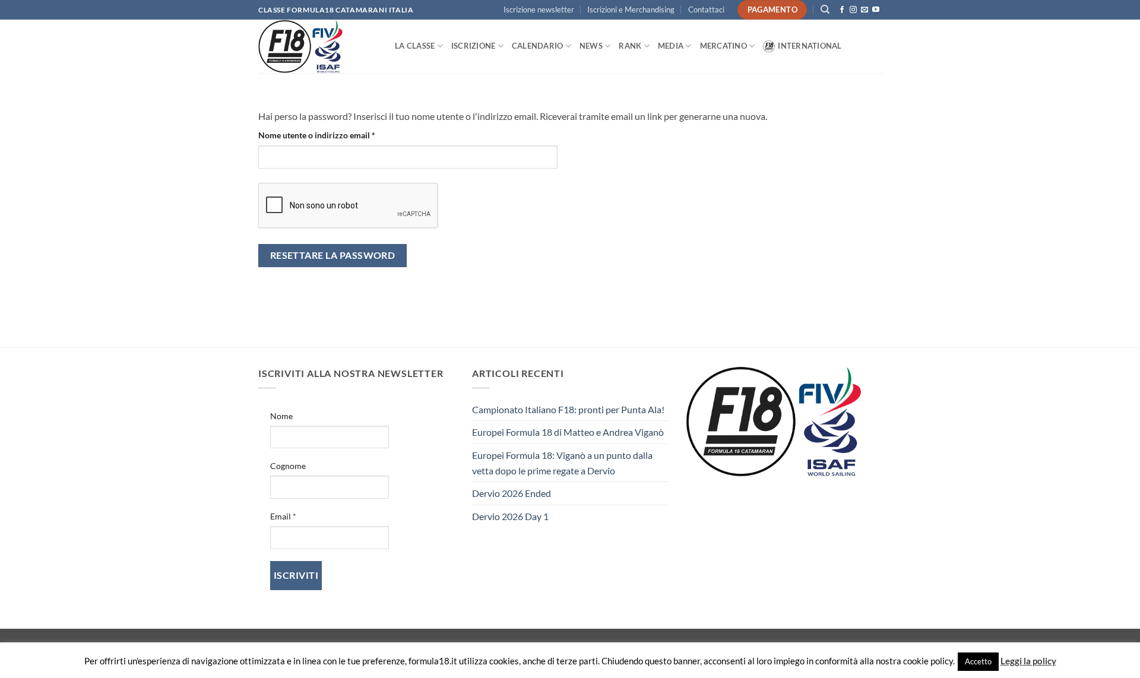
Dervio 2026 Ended (511, 493)
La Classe (415, 45)
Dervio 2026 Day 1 (510, 516)
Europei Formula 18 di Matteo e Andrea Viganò (568, 432)
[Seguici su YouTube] (875, 10)
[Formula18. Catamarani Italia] (317, 46)
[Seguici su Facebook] (842, 10)
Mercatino (723, 45)
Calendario (537, 45)
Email (283, 516)
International (809, 45)
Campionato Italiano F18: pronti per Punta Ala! (568, 409)
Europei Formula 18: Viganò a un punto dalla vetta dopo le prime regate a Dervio (562, 462)
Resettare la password (332, 255)
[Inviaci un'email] (864, 10)
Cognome (288, 466)
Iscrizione (473, 45)
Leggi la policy (1028, 660)
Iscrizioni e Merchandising (630, 9)
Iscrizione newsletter (539, 9)
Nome (281, 416)
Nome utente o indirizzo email (333, 134)
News (591, 45)
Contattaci (706, 9)
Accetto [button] (978, 661)
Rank (630, 45)
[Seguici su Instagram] (853, 10)
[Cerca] (825, 9)
